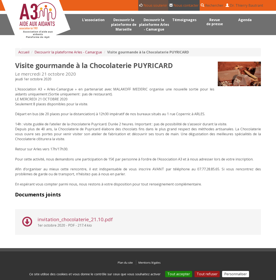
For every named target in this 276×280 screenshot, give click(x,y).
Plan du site (125, 262)
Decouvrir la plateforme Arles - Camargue (68, 52)
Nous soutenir (155, 5)
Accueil (23, 52)
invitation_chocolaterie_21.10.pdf (75, 219)
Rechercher (213, 5)
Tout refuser (207, 274)
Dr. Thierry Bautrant (246, 5)
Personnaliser (235, 274)
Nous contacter (186, 5)
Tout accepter (178, 274)
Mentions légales (149, 262)
